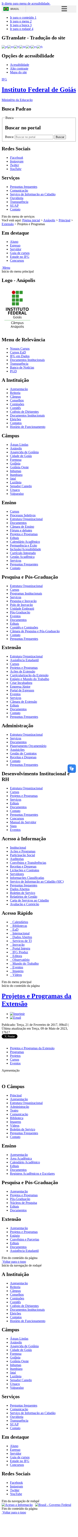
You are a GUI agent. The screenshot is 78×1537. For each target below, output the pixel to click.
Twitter (14, 1490)
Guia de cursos (20, 253)
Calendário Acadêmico (25, 541)
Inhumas (15, 471)
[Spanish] (34, 46)
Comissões (17, 404)
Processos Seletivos (23, 515)
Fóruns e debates (21, 530)
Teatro (14, 1110)
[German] (22, 46)
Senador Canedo (21, 486)
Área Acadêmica (21, 1158)
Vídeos (17, 975)
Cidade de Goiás (21, 456)
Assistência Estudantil (24, 660)
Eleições (15, 419)
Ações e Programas (22, 851)
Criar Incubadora (21, 683)
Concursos (17, 260)
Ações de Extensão (22, 671)
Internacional (21, 933)
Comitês (15, 408)
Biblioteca (16, 1118)
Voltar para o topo (14, 1261)
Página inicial (31, 220)
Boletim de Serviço (22, 893)
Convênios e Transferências (28, 862)
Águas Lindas (19, 444)
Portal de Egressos (22, 690)
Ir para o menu (21, 21)
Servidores (17, 874)
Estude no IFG (19, 257)
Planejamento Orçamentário (28, 746)
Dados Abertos (20, 889)
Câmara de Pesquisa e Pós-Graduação (35, 631)
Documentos (18, 523)
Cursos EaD (18, 352)
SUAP (14, 205)
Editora (17, 956)
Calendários (20, 922)
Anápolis (49, 220)
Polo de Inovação (21, 605)
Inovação (18, 944)
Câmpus (15, 396)
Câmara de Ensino (22, 526)
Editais (14, 538)
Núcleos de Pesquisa (23, 1202)
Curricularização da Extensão (29, 675)
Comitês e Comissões (24, 627)
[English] (10, 46)
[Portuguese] (4, 46)
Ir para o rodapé (21, 29)
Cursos (14, 511)
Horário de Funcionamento (27, 427)
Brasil (14, 9)
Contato (15, 209)
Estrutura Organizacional (26, 519)
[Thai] (40, 46)
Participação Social (22, 855)
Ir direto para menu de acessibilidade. (26, 3)
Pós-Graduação (20, 612)
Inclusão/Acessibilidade (25, 549)
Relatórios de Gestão (23, 896)
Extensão (8, 224)
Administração (19, 1106)
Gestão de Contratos (23, 753)
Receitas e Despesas (23, 757)
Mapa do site (18, 72)
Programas (17, 1052)
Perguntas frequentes (23, 186)
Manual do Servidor (23, 822)
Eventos (15, 616)
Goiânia (15, 463)
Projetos (15, 1056)
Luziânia (15, 482)
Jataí (13, 478)
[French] (16, 46)
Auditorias (17, 859)
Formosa (15, 459)
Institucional (18, 847)
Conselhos (17, 400)
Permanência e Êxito (23, 545)
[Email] (15, 1017)
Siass (13, 826)
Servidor (15, 249)
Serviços (15, 560)
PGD (13, 371)
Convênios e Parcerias (24, 1239)
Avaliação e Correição (24, 904)
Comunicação (19, 190)
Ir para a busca (21, 25)
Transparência (19, 202)
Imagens (18, 971)
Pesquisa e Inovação (23, 601)
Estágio (15, 1235)
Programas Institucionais (26, 593)
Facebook (16, 1482)
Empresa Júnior (20, 686)
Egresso (15, 245)
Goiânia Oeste (19, 467)
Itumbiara (16, 475)
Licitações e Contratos (24, 870)
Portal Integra (21, 948)
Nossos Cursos (20, 348)
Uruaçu (15, 490)
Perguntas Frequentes (24, 564)
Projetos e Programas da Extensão (32, 1048)
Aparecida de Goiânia (24, 452)
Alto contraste (19, 68)
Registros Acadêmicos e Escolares (32, 1173)
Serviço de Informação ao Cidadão (33, 194)
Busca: (10, 137)
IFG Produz (20, 952)
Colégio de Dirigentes (24, 411)
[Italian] (28, 46)
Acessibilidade (19, 64)
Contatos (16, 423)
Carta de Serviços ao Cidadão (29, 900)
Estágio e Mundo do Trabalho (29, 679)
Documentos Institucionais (27, 360)
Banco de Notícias (22, 367)
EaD (15, 929)
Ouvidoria (16, 198)
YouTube (16, 1494)
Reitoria (15, 393)
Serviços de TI (22, 941)
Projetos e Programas (24, 534)
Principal (64, 220)
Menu (6, 267)
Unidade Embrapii (22, 608)
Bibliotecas (19, 926)
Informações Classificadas (27, 878)
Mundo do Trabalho (25, 963)
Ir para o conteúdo (23, 17)
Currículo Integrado (23, 553)
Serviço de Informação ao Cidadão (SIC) (37, 881)
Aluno (14, 241)
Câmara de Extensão (23, 701)
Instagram (16, 1486)
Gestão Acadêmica (22, 557)
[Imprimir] (17, 1014)
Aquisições (17, 749)
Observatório (21, 959)
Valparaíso (17, 493)
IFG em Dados (20, 356)
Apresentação (19, 389)
